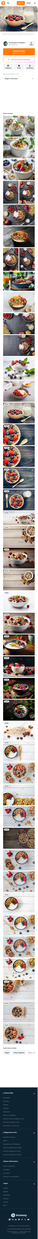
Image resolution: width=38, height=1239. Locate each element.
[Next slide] (30, 1099)
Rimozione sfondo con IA (11, 1168)
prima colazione (19, 1099)
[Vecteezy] (3, 3)
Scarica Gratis (19, 52)
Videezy (5, 1151)
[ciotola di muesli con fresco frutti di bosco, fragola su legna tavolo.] (18, 819)
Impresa (6, 1154)
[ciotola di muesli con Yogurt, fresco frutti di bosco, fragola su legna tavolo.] (18, 797)
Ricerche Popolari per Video (12, 1201)
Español (5, 1238)
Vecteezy (6, 1148)
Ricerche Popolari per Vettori (12, 1194)
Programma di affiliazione (11, 1190)
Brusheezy (6, 1144)
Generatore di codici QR (11, 1172)
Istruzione (6, 1158)
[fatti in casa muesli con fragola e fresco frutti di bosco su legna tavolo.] (18, 459)
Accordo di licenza (9, 1183)
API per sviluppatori (9, 1161)
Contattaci (6, 1216)
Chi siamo (6, 1219)
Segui (31, 44)
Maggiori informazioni (11, 77)
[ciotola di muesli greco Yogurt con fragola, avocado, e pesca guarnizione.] (18, 348)
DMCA (5, 1187)
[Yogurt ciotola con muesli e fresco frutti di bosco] (18, 437)
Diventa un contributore (11, 1223)
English (5, 1234)
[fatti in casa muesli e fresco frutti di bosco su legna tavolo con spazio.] (18, 1036)
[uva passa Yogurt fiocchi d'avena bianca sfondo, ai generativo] (18, 777)
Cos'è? (17, 74)
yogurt (7, 1099)
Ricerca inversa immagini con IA (13, 1165)
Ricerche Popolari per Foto (11, 1197)
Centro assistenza (9, 1212)
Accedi (29, 3)
